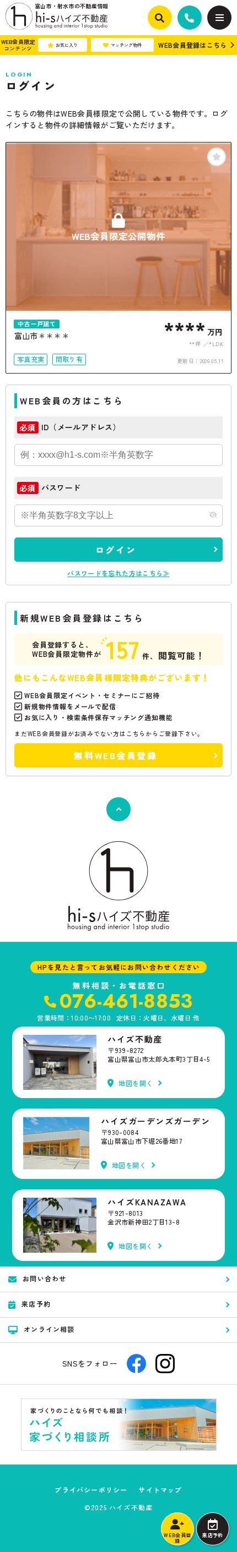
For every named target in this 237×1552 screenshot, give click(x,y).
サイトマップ (160, 1490)
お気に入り (67, 45)
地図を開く (135, 1083)
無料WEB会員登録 (115, 755)
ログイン (115, 549)
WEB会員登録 (177, 1538)
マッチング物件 (126, 45)
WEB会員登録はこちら (192, 45)
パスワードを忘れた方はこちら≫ (118, 573)
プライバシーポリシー (91, 1490)
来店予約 (212, 1535)
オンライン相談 (49, 1329)
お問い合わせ (44, 1278)
